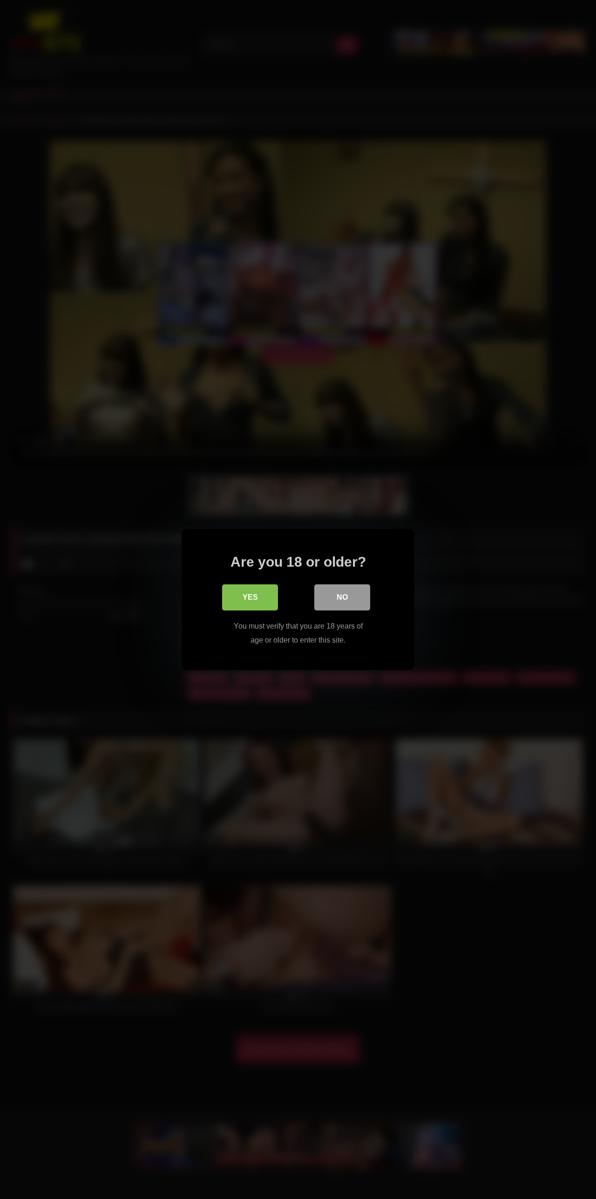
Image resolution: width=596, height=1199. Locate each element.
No (342, 597)
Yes (250, 597)
